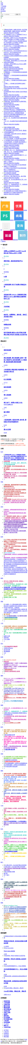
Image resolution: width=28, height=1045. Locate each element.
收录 (2, 536)
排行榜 (2, 9)
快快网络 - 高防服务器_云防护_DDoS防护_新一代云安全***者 (15, 781)
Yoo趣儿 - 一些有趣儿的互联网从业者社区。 (14, 84)
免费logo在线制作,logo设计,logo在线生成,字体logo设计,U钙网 (15, 886)
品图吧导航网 (16, 761)
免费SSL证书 (15, 146)
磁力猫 (5, 873)
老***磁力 (6, 875)
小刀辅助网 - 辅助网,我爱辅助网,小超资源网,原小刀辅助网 (15, 594)
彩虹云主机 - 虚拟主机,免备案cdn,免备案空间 (15, 794)
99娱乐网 (12, 749)
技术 (2, 451)
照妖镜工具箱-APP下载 (10, 597)
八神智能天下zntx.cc (21, 34)
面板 (2, 902)
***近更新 (3, 6)
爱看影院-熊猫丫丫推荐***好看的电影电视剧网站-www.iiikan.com (15, 667)
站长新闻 (3, 11)
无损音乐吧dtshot (8, 648)
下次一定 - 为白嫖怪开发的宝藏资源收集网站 (15, 121)
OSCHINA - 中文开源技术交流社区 (13, 701)
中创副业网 (14, 766)
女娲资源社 (14, 760)
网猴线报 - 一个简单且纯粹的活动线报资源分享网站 (15, 76)
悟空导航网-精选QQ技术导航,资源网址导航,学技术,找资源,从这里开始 (15, 493)
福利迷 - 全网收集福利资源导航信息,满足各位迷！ (15, 513)
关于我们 (6, 1030)
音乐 (2, 643)
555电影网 (13, 173)
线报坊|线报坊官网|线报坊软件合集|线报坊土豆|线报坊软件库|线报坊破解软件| (15, 525)
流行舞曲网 (14, 646)
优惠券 (25, 210)
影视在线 (6, 661)
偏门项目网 (7, 614)
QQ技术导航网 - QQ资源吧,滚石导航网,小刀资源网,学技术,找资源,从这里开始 (15, 142)
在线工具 (3, 7)
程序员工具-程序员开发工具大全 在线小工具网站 (15, 842)
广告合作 (6, 1031)
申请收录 (6, 1033)
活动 (2, 506)
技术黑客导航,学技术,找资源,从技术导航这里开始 (15, 92)
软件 (2, 727)
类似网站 (16, 33)
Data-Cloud (14, 905)
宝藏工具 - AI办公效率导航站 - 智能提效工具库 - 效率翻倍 (15, 550)
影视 (2, 657)
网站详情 (11, 33)
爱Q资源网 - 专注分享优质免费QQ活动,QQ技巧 (15, 470)
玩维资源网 (7, 461)
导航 (2, 482)
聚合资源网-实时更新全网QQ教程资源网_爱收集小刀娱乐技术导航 (15, 531)
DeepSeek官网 (16, 722)
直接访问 (6, 33)
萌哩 (8, 898)
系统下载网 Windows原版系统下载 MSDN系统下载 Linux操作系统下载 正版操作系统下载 (15, 731)
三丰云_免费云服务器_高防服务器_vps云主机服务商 (15, 787)
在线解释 (12, 230)
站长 (2, 829)
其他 (2, 879)
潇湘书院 (6, 637)
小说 (2, 623)
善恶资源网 (14, 619)
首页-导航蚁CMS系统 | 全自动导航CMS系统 (15, 812)
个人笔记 (6, 1024)
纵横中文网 (7, 636)
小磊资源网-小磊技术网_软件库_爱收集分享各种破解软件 (15, 134)
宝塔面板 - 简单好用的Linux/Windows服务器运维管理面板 (15, 64)
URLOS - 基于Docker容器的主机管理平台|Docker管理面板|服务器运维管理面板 (15, 911)
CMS (2, 805)
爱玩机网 (12, 734)
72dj (5, 653)
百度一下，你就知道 (21, 184)
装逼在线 (15, 239)
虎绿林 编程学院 (18, 68)
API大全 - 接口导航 (20, 176)
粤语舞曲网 (7, 651)
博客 (2, 601)
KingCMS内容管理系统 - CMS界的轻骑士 (15, 821)
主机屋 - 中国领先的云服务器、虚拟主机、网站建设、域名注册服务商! (15, 800)
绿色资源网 (14, 851)
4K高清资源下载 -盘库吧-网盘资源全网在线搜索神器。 (15, 720)
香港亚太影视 (16, 671)
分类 (2, 4)
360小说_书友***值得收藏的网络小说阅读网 (15, 633)
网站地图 (6, 1036)
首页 (2, 3)
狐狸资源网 (14, 617)
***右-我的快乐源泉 (21, 615)
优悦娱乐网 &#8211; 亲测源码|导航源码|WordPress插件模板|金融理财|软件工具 (15, 113)
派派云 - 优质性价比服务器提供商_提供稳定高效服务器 (15, 835)
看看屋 (10, 669)
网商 (2, 770)
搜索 (2, 705)
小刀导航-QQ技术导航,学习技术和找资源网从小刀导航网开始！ (15, 168)
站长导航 (12, 552)
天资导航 (12, 106)
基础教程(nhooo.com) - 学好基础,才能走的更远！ (15, 698)
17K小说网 (7, 639)
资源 (2, 753)
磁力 (2, 862)
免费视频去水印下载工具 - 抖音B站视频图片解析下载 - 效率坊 (15, 476)
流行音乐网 (7, 649)
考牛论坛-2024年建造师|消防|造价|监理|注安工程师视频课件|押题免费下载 (15, 895)
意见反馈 (6, 1035)
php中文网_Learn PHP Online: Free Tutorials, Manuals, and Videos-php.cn (14, 692)
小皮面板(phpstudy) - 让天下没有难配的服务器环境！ (15, 917)
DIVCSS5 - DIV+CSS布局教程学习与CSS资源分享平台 (15, 682)
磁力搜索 (12, 127)
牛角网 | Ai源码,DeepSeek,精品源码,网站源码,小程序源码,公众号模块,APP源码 (15, 41)
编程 (2, 675)
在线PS (12, 220)
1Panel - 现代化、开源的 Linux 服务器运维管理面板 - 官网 (15, 927)
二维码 (12, 210)
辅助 (2, 578)
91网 (8, 187)
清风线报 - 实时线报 (21, 519)
